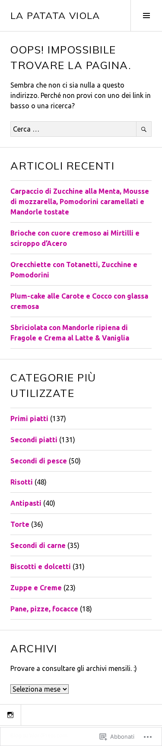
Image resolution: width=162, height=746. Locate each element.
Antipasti (25, 503)
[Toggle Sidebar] (146, 15)
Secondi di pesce (38, 461)
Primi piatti (29, 418)
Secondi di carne (38, 545)
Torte (19, 524)
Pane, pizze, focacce (44, 609)
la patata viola (55, 15)
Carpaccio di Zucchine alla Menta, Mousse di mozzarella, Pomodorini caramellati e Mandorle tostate (79, 201)
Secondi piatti (33, 440)
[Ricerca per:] (81, 129)
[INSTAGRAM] (10, 715)
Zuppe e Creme (36, 588)
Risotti (21, 482)
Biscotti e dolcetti (40, 566)
